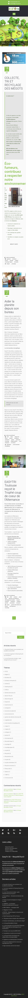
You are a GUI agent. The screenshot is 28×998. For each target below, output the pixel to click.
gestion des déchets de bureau (12, 717)
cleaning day (8, 686)
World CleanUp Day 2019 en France (11, 916)
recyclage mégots (8, 261)
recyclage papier (9, 747)
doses (6, 438)
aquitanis (9, 259)
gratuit (12, 439)
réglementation (14, 441)
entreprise (16, 438)
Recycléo (16, 261)
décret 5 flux (8, 695)
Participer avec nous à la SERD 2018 (11, 930)
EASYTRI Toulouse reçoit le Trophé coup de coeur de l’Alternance (13, 490)
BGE (11, 597)
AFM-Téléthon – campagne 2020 (11, 907)
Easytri (8, 604)
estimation (7, 439)
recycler (7, 759)
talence (6, 771)
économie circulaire (9, 711)
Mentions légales (9, 850)
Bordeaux (7, 677)
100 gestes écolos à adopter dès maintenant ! (14, 918)
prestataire (12, 602)
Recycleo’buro (8, 756)
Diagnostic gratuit (9, 847)
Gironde (11, 260)
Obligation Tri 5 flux (7, 909)
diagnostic (17, 436)
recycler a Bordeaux (9, 762)
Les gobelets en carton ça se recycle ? (12, 933)
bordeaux (14, 259)
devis (12, 436)
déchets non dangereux (14, 598)
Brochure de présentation (11, 848)
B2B (7, 597)
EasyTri (6, 260)
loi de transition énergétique (11, 723)
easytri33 (7, 601)
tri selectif (13, 442)
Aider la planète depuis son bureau (12, 307)
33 (5, 671)
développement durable (10, 600)
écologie (7, 707)
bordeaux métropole (10, 680)
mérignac (7, 732)
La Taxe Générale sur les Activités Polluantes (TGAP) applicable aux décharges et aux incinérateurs (13, 927)
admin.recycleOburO (10, 257)
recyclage (14, 263)
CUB (6, 689)
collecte (15, 597)
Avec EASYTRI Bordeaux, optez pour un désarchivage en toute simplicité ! (13, 795)
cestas (6, 683)
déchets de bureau (9, 692)
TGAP (6, 774)
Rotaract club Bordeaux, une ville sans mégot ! (14, 920)
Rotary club (7, 768)
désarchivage (8, 698)
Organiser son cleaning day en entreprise (13, 939)
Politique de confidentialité (11, 851)
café (8, 436)
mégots (16, 260)
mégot (6, 726)
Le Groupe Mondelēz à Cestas (10, 923)
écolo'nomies (8, 704)
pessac (6, 735)
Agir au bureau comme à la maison (11, 945)
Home (3, 43)
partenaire (18, 439)
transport (18, 602)
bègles (6, 674)
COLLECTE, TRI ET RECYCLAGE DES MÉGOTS (14, 83)
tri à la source (8, 777)
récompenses (13, 606)
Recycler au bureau (9, 765)
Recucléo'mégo (8, 741)
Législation (9, 444)
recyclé (6, 750)
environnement (8, 714)
